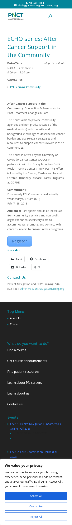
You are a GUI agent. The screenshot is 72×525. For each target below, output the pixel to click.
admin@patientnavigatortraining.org (42, 288)
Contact (15, 324)
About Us (16, 318)
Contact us (15, 404)
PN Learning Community (25, 87)
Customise (36, 506)
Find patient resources (23, 371)
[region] (36, 492)
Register (19, 241)
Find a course (16, 350)
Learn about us (18, 393)
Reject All (36, 516)
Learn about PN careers (24, 382)
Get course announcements (27, 361)
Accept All (36, 496)
